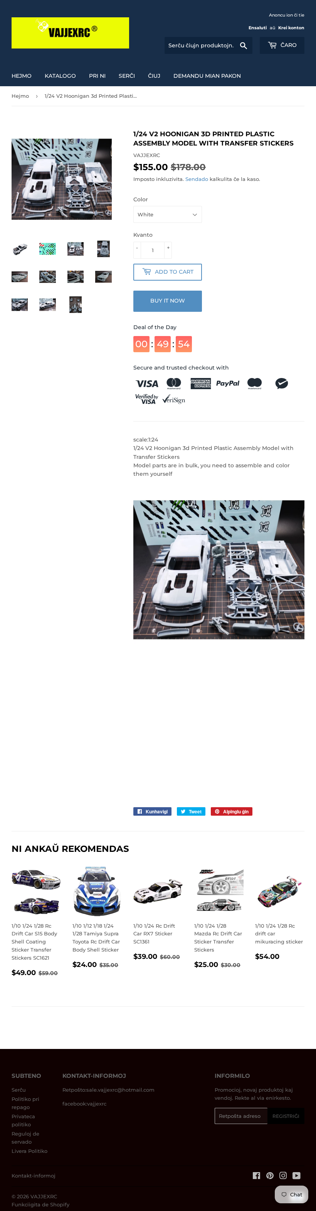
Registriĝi (285, 1116)
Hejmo (22, 75)
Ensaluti (258, 27)
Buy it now (167, 300)
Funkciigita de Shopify (40, 1204)
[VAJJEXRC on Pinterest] (270, 1177)
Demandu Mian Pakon (207, 75)
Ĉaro (288, 45)
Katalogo (60, 75)
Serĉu (19, 1090)
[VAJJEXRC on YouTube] (296, 1177)
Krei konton (291, 27)
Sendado (196, 179)
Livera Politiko (29, 1151)
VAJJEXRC (43, 1196)
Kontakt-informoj (33, 1176)
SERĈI (127, 75)
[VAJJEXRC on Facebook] (256, 1177)
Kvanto (143, 234)
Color (140, 199)
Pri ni (97, 75)
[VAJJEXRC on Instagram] (283, 1177)
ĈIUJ (154, 75)
